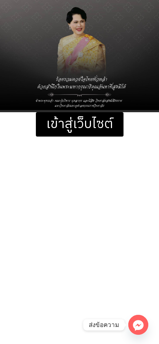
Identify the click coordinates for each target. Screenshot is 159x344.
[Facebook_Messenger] (138, 325)
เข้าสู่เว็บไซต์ (79, 124)
